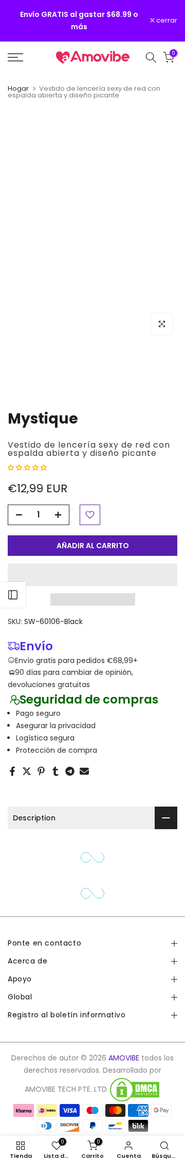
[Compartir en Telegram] (70, 771)
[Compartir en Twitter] (26, 771)
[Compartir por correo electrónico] (84, 771)
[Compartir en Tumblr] (55, 771)
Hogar (18, 88)
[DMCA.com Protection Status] (134, 1089)
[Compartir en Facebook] (12, 771)
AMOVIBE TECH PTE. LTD (66, 1089)
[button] (28, 467)
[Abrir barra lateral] (13, 595)
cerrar (166, 20)
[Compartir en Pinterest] (41, 771)
